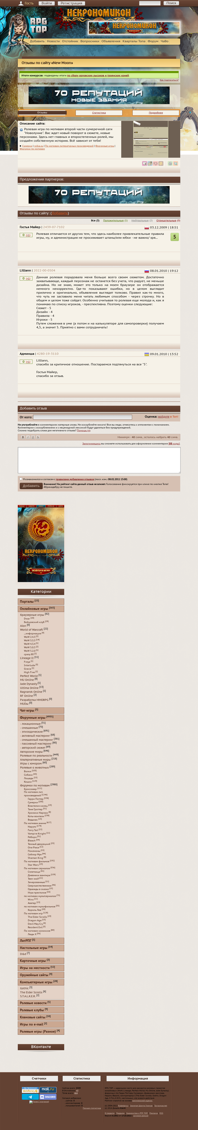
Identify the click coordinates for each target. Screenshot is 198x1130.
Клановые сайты (32, 1017)
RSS (161, 1113)
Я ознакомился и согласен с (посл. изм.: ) (75, 479)
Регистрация (71, 3)
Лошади (28, 778)
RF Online (26, 696)
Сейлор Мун (35, 854)
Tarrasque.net (160, 1106)
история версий (140, 1116)
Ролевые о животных (34, 767)
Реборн (32, 837)
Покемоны (34, 851)
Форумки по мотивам (32, 148)
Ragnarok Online (31, 692)
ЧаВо (164, 41)
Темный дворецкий (39, 844)
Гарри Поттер (36, 799)
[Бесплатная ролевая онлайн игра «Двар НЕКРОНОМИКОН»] (134, 33)
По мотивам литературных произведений (69, 146)
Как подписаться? (169, 80)
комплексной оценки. (142, 1101)
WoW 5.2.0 (29, 651)
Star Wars (33, 865)
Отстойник (70, 41)
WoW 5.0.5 (29, 647)
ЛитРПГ (25, 941)
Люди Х (32, 934)
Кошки (28, 781)
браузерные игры (32, 615)
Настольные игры (33, 948)
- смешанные (29, 727)
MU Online (27, 680)
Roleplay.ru (123, 1106)
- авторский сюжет (32, 747)
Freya (27, 662)
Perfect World (29, 675)
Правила (120, 1113)
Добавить (37, 41)
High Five (29, 672)
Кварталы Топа (134, 41)
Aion (23, 625)
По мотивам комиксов (37, 930)
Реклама (153, 1113)
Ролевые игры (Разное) (38, 1032)
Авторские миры (31, 751)
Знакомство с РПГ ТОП (137, 1113)
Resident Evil (35, 927)
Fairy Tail (33, 830)
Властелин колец (38, 806)
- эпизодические (31, 731)
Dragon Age (35, 920)
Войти (47, 3)
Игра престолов (37, 892)
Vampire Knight (37, 833)
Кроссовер (30, 789)
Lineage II (27, 658)
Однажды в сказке (38, 889)
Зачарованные (36, 882)
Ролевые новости (33, 1003)
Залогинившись (91, 443)
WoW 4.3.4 (29, 644)
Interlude (29, 665)
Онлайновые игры (34, 609)
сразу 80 (29, 654)
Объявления (111, 41)
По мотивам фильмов (36, 861)
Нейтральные (140, 220)
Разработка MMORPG (34, 699)
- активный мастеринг (35, 735)
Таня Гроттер (35, 809)
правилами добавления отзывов (75, 479)
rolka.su (38, 146)
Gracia (27, 668)
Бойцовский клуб (34, 622)
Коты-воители (36, 816)
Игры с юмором (31, 763)
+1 (28, 235)
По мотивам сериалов (37, 868)
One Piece (33, 847)
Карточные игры (33, 961)
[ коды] (174, 443)
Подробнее (156, 112)
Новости (53, 41)
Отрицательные (166, 220)
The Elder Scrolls (37, 917)
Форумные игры (104, 146)
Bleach (32, 840)
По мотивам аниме (35, 823)
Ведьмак (33, 819)
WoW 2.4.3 (29, 637)
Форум (153, 41)
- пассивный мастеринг (36, 743)
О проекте (109, 1113)
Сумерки (27, 146)
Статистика (99, 112)
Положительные (113, 220)
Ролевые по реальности (36, 755)
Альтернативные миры (35, 759)
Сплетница (34, 871)
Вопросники (89, 41)
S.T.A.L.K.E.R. (28, 996)
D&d (23, 954)
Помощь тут (83, 430)
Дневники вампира (39, 875)
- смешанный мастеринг (36, 739)
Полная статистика (92, 1108)
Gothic (24, 988)
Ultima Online (29, 687)
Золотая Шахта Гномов (141, 1106)
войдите (163, 416)
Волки (27, 771)
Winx (31, 899)
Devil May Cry (35, 924)
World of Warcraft (31, 629)
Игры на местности (35, 968)
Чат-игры (27, 711)
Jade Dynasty (28, 684)
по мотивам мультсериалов (40, 896)
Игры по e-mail (31, 1024)
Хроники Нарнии (38, 812)
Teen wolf (33, 878)
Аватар (32, 903)
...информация (32, 633)
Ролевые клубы (32, 1010)
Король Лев (34, 910)
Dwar (27, 618)
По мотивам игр (33, 913)
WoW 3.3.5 (29, 640)
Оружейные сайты (34, 975)
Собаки (28, 775)
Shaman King (35, 858)
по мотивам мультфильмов (39, 906)
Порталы (27, 602)
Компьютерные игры (36, 982)
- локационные (30, 724)
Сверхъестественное (39, 885)
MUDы (24, 703)
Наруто (32, 826)
